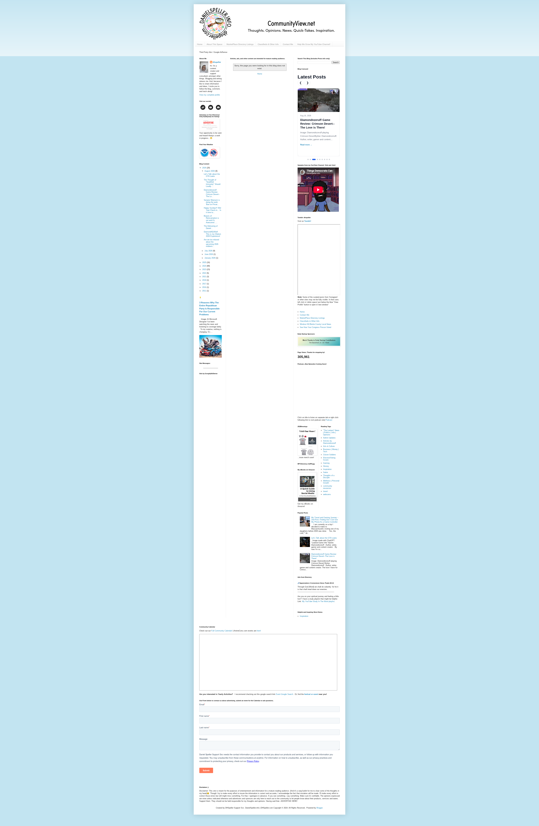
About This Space (214, 44)
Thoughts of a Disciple (328, 476)
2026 (204, 168)
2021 (204, 277)
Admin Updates (329, 438)
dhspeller (217, 62)
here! (259, 631)
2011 (204, 291)
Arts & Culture (329, 446)
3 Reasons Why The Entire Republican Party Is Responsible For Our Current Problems (209, 308)
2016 (204, 287)
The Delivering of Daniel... (211, 227)
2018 (204, 280)
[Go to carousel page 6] (322, 159)
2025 (204, 262)
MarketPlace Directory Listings (240, 44)
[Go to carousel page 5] (319, 159)
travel (325, 491)
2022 (204, 273)
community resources (327, 487)
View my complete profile (209, 95)
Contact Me (288, 44)
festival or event (311, 694)
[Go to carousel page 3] (314, 159)
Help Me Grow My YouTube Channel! (313, 44)
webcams (327, 494)
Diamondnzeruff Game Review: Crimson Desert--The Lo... (212, 193)
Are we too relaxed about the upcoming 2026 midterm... (211, 243)
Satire (325, 472)
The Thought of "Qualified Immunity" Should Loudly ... (212, 183)
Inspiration (327, 469)
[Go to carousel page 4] (317, 159)
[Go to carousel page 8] (327, 159)
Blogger (320, 808)
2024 (204, 266)
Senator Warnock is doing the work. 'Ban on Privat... (212, 202)
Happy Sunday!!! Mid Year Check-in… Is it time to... (212, 210)
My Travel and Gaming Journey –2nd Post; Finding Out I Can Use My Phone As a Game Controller (324, 519)
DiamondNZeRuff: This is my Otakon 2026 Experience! (212, 234)
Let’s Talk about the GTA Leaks (212, 175)
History (326, 466)
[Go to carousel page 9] (329, 159)
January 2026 (210, 258)
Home (199, 44)
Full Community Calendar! (221, 631)
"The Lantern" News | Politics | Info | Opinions (331, 432)
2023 (204, 269)
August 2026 (210, 171)
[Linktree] (202, 107)
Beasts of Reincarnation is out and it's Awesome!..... (211, 219)
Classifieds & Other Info (268, 44)
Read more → (306, 145)
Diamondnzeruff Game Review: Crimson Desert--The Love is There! (317, 123)
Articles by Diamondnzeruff (329, 442)
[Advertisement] (210, 418)
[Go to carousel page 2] (310, 159)
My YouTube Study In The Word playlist (318, 601)
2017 (204, 284)
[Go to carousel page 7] (324, 159)
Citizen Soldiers (329, 455)
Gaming (326, 463)
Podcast (329, 420)
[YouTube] (210, 107)
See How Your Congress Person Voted (315, 327)
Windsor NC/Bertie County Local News (315, 324)
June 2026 (209, 254)
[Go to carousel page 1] (308, 159)
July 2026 (209, 251)
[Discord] (218, 107)
